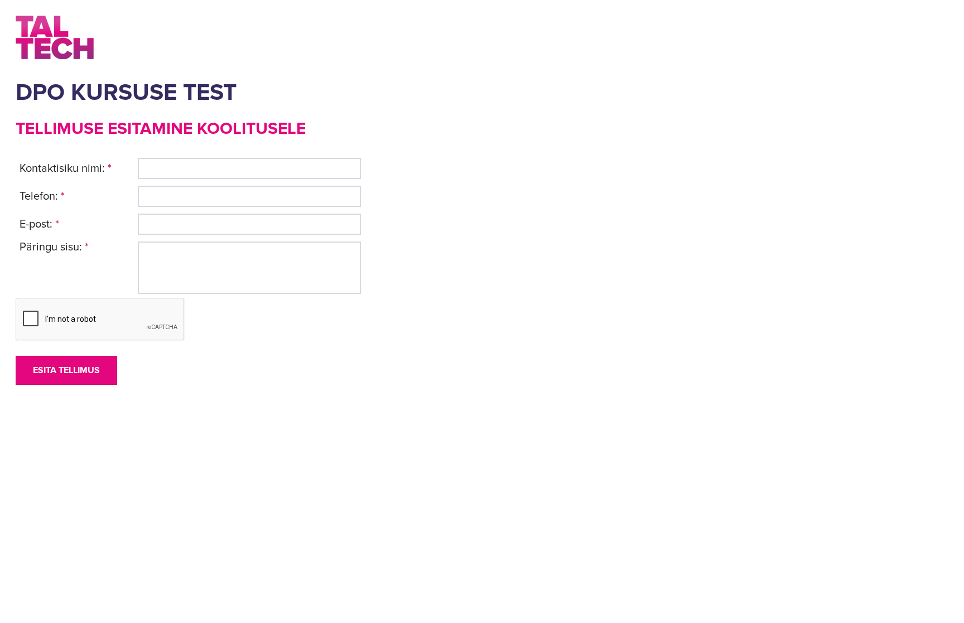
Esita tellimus (66, 370)
